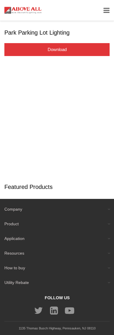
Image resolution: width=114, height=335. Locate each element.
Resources (14, 253)
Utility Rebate (16, 282)
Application (14, 238)
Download (57, 49)
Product (11, 223)
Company (13, 209)
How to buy (14, 267)
